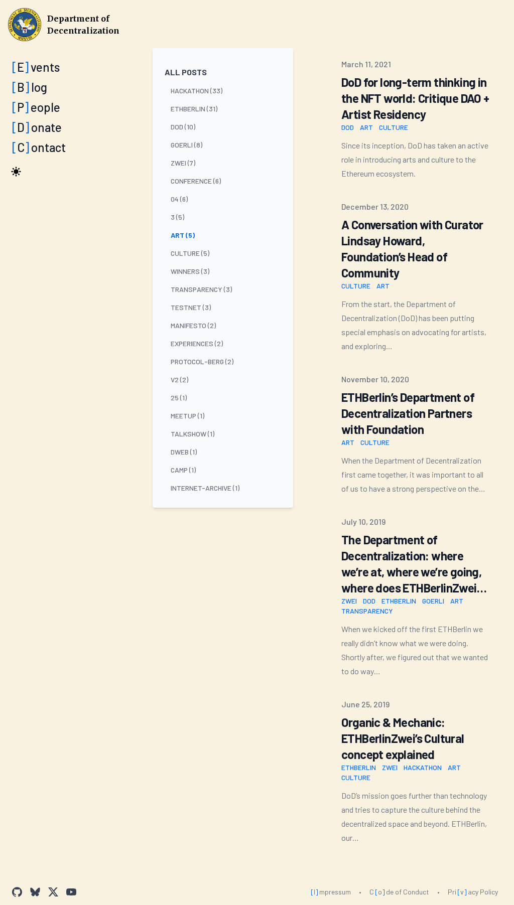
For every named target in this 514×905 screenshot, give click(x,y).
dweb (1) (184, 451)
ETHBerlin (398, 600)
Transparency (367, 611)
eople (36, 107)
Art (366, 127)
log (29, 87)
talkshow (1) (192, 433)
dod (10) (183, 126)
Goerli (433, 600)
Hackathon (423, 767)
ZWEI (349, 600)
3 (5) (177, 217)
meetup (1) (187, 415)
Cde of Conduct (399, 891)
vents (36, 67)
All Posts (186, 72)
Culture (393, 127)
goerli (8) (186, 144)
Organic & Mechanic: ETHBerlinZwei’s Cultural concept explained (402, 738)
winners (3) (190, 271)
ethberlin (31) (194, 108)
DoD (347, 127)
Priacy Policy (473, 891)
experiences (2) (197, 343)
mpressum (331, 891)
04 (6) (179, 199)
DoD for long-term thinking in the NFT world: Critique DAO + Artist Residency (415, 98)
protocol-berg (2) (202, 361)
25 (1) (179, 397)
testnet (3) (191, 307)
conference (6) (196, 181)
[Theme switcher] (16, 172)
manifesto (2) (193, 325)
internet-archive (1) (205, 488)
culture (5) (190, 253)
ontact (39, 147)
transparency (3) (201, 289)
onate (37, 127)
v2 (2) (179, 379)
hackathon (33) (196, 90)
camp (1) (183, 470)
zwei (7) (183, 163)
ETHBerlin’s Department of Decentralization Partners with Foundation (407, 413)
